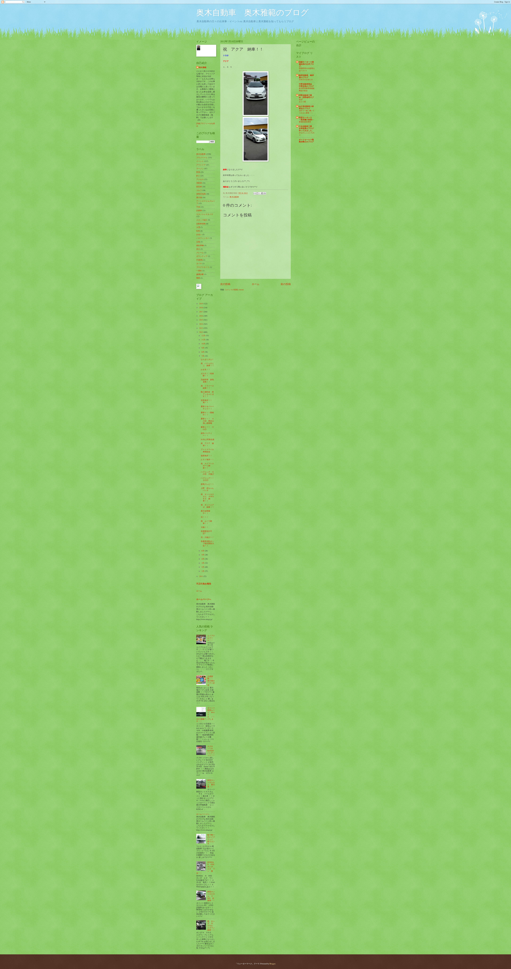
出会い (199, 234)
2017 (201, 311)
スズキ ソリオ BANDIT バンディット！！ (211, 750)
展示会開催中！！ (205, 512)
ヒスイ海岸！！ (207, 459)
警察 (198, 278)
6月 (203, 550)
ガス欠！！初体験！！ (207, 374)
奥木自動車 (234, 197)
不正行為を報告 (203, 583)
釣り (198, 175)
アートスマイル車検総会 (207, 450)
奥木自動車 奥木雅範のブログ (252, 12)
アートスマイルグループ (205, 202)
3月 (203, 563)
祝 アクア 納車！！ (207, 444)
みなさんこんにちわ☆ (306, 133)
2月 (203, 567)
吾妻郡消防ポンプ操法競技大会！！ (207, 543)
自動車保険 (201, 223)
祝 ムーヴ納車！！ (206, 522)
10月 (203, 343)
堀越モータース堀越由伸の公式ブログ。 (306, 64)
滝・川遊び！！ (207, 537)
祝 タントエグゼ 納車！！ (207, 505)
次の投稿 (225, 284)
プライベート (201, 157)
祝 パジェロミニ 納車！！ (207, 364)
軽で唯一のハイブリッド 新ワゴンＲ (211, 839)
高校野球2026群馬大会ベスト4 (307, 69)
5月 (203, 554)
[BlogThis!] (257, 193)
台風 (198, 241)
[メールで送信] (254, 193)
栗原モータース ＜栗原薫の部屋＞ (306, 118)
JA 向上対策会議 (207, 439)
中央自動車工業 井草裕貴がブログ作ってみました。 (306, 128)
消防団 (199, 183)
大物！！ (204, 527)
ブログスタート (202, 267)
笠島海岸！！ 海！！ (207, 401)
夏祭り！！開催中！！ (207, 413)
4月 (203, 559)
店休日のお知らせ (306, 79)
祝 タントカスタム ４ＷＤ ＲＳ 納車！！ (208, 497)
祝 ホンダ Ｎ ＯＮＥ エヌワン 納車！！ (212, 925)
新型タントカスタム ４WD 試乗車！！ (211, 896)
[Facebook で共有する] (262, 193)
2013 (201, 328)
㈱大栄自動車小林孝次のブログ (306, 107)
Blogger (272, 963)
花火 (198, 249)
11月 (203, 339)
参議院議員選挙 (305, 122)
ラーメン (200, 168)
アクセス (200, 179)
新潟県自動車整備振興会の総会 (306, 89)
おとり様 (302, 101)
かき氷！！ (205, 369)
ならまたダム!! (207, 359)
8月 (203, 352)
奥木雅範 (202, 67)
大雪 (198, 227)
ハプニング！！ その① (208, 479)
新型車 (199, 186)
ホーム (255, 284)
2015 (201, 320)
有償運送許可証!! (206, 532)
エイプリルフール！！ (211, 637)
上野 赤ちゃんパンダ (207, 489)
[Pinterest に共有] (264, 193)
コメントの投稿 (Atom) (234, 289)
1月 (203, 571)
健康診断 (200, 274)
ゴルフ (199, 190)
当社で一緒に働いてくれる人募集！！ (306, 111)
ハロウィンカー (202, 238)
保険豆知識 (201, 194)
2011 (201, 576)
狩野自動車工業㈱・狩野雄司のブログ (306, 97)
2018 (201, 307)
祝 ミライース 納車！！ (208, 386)
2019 (201, 303)
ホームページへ (203, 599)
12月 (203, 335)
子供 (198, 207)
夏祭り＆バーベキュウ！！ (207, 407)
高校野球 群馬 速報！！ (208, 380)
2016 (201, 316)
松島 (198, 231)
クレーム (200, 252)
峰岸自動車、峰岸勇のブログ (306, 76)
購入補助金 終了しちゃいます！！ (207, 394)
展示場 (199, 197)
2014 (201, 324)
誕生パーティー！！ (206, 434)
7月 (203, 356)
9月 (203, 347)
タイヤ (199, 263)
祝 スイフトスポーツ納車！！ (207, 465)
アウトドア (201, 165)
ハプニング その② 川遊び (207, 473)
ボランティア (201, 256)
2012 (201, 332)
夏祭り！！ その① (207, 428)
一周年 (199, 270)
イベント (200, 161)
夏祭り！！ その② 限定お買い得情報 (207, 420)
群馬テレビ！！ (207, 484)
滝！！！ (204, 517)
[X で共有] (259, 193)
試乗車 (199, 210)
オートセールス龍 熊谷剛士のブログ (306, 140)
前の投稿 (286, 284)
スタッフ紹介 (201, 220)
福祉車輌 (200, 245)
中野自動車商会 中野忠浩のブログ (306, 85)
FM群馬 (199, 260)
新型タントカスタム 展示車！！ (211, 783)
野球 (198, 172)
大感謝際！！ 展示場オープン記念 (211, 680)
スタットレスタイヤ (204, 214)
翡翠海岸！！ (206, 455)
